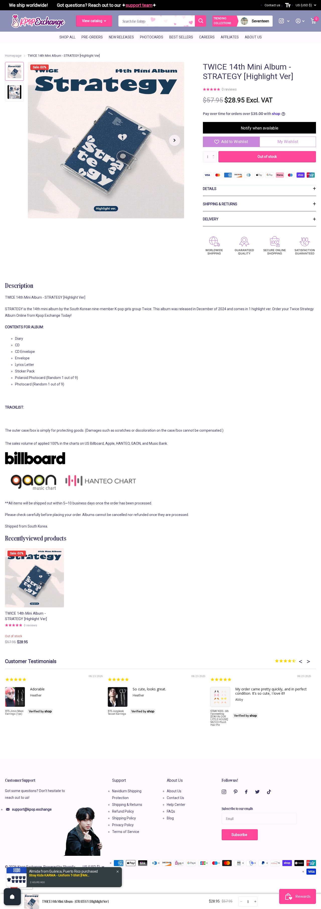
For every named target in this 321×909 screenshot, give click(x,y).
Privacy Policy (123, 825)
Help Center (176, 805)
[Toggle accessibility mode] (288, 5)
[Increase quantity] (255, 901)
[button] (174, 140)
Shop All (67, 37)
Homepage (13, 55)
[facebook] (246, 792)
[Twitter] (257, 792)
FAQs (171, 811)
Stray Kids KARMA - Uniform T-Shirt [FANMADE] (60, 875)
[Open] (12, 896)
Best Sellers (181, 37)
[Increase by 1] (214, 153)
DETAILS (209, 189)
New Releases (121, 37)
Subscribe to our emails (237, 808)
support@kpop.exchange (32, 809)
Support (119, 780)
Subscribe (239, 835)
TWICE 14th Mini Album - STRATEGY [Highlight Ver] (26, 616)
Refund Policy (123, 811)
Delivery (210, 219)
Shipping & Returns (220, 204)
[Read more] (284, 21)
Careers (207, 37)
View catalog (92, 21)
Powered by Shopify (59, 867)
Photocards (151, 37)
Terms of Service (125, 832)
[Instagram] (224, 792)
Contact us (272, 5)
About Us (253, 37)
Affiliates (230, 37)
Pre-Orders (92, 37)
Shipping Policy (124, 818)
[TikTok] (269, 792)
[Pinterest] (235, 792)
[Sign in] (300, 21)
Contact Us (175, 798)
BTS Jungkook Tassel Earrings (117, 712)
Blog (170, 818)
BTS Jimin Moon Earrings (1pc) (14, 712)
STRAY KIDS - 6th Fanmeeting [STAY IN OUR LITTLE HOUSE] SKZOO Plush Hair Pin (219, 718)
